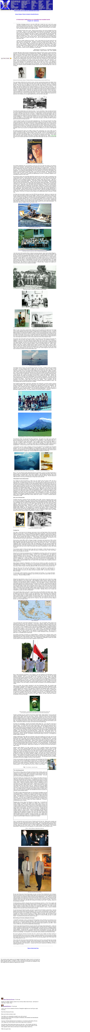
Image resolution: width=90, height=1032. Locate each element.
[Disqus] (20, 980)
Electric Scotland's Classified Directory (31, 14)
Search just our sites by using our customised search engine (26, 10)
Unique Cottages (18, 14)
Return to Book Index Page (33, 948)
